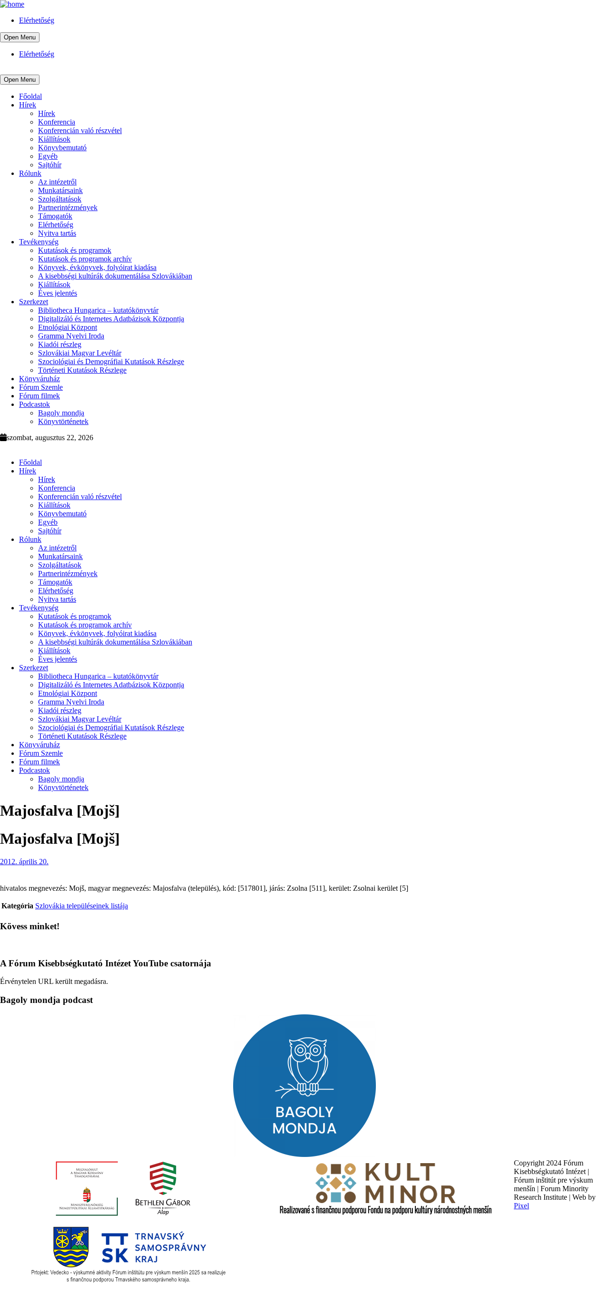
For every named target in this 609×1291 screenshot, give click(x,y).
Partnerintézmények (68, 207)
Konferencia (56, 122)
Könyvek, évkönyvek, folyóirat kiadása (97, 267)
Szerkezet (33, 302)
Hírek (27, 105)
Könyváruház (39, 379)
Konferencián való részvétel (80, 130)
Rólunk (30, 173)
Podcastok (34, 404)
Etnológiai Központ (67, 327)
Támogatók (55, 216)
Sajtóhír (49, 165)
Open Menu (20, 37)
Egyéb (48, 156)
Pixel (521, 1206)
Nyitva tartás (57, 233)
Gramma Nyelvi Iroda (71, 336)
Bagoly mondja (61, 413)
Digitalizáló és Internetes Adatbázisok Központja (111, 319)
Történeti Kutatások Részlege (82, 370)
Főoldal (30, 96)
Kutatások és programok (74, 250)
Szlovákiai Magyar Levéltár (79, 353)
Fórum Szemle (41, 387)
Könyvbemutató (62, 148)
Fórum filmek (39, 396)
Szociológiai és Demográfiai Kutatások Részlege (111, 361)
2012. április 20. (24, 861)
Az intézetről (57, 182)
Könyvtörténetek (63, 421)
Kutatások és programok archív (85, 259)
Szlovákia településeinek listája (81, 906)
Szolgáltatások (59, 199)
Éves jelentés (57, 293)
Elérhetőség (36, 20)
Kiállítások (54, 139)
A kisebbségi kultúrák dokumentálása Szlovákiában (115, 276)
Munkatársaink (60, 190)
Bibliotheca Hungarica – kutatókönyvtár (98, 310)
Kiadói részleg (59, 344)
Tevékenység (39, 242)
